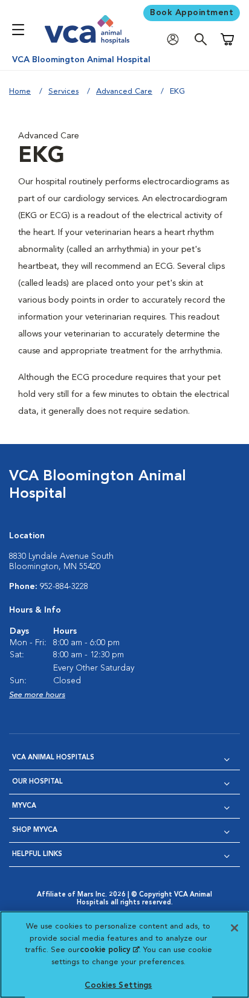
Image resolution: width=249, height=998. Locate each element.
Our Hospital (37, 782)
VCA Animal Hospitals (53, 758)
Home (20, 91)
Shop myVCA (34, 830)
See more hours (37, 695)
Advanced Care (124, 91)
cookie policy (109, 950)
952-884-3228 (64, 586)
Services (63, 91)
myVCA (24, 806)
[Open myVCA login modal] (176, 40)
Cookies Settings (118, 986)
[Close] (234, 928)
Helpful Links (37, 854)
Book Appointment (191, 12)
